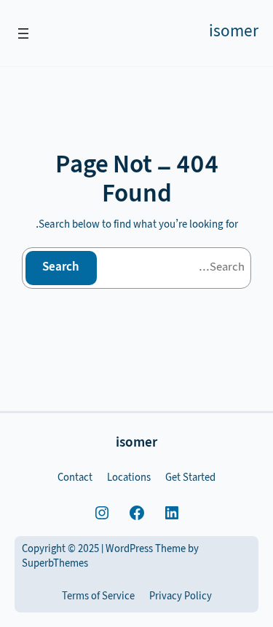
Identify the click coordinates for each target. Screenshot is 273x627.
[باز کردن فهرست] (23, 33)
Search (60, 268)
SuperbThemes (55, 564)
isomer (233, 33)
